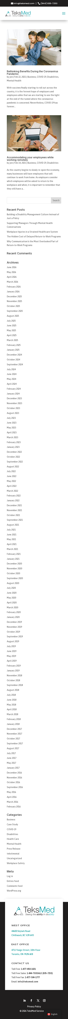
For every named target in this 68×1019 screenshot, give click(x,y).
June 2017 (11, 758)
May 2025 (11, 330)
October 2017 (13, 738)
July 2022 (11, 471)
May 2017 (11, 763)
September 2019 (15, 636)
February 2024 (14, 389)
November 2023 (14, 403)
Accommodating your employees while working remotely (30, 158)
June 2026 (11, 267)
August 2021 (13, 525)
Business (32, 77)
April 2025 (11, 335)
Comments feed (14, 886)
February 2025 (14, 345)
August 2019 (13, 641)
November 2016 (14, 777)
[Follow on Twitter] (38, 1000)
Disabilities (52, 77)
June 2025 (11, 325)
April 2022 (11, 486)
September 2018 (15, 685)
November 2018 (14, 675)
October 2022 (13, 457)
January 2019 (13, 670)
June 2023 (11, 422)
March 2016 (12, 802)
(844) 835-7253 (48, 3)
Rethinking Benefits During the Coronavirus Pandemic (32, 72)
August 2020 (13, 583)
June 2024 (11, 374)
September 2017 (15, 743)
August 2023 (13, 413)
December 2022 (14, 452)
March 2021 (12, 549)
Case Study (12, 824)
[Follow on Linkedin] (24, 1000)
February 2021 (14, 554)
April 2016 (11, 797)
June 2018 (11, 700)
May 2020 (11, 597)
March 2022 (12, 491)
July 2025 (11, 321)
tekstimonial (13, 853)
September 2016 (15, 787)
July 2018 (11, 695)
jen (11, 77)
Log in (10, 876)
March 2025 (12, 340)
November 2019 (14, 627)
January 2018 (13, 724)
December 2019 (14, 622)
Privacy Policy (34, 1006)
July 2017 (11, 753)
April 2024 (11, 384)
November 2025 (14, 301)
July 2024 (11, 369)
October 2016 (13, 782)
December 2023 (14, 398)
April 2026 (11, 277)
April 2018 (11, 709)
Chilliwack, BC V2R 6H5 (22, 935)
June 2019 (11, 651)
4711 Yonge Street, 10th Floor (25, 950)
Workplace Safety (16, 863)
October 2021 (13, 515)
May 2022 (11, 481)
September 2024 (15, 364)
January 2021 (13, 559)
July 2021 (11, 529)
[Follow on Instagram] (44, 1000)
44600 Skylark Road (20, 931)
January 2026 (13, 291)
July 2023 (11, 418)
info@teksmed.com (24, 3)
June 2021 (11, 534)
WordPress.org (14, 890)
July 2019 (11, 646)
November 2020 (14, 568)
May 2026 (11, 272)
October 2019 (13, 632)
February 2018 (14, 719)
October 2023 (13, 408)
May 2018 (11, 704)
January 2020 (13, 617)
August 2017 (13, 748)
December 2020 (14, 563)
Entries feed (13, 881)
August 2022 (13, 466)
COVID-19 (41, 77)
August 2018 (13, 690)
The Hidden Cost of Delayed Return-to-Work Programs (34, 236)
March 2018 (12, 714)
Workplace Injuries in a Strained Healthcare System (32, 232)
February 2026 (14, 286)
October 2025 (13, 306)
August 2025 (13, 316)
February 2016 (14, 806)
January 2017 (13, 768)
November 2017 (14, 733)
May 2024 (11, 379)
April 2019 (11, 661)
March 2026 (12, 282)
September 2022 (15, 461)
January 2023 (13, 447)
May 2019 (11, 656)
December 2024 (14, 354)
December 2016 (14, 772)
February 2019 (14, 665)
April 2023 (11, 432)
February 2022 (14, 495)
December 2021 (14, 505)
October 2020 (13, 573)
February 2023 (14, 442)
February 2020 (14, 612)
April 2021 (11, 544)
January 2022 (13, 500)
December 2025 (14, 296)
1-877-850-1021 (28, 969)
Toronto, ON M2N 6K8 (22, 954)
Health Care (13, 839)
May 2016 (11, 792)
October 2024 (13, 359)
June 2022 (11, 476)
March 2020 (12, 607)
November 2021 (14, 510)
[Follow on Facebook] (31, 1000)
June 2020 (11, 593)
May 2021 (11, 539)
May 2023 (11, 427)
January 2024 (13, 393)
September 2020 (15, 578)
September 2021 (15, 520)
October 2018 (13, 680)
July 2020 (11, 588)
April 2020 (11, 602)
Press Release (13, 848)
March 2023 (12, 437)
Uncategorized (14, 858)
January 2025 (13, 350)
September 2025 (15, 311)
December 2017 (14, 729)
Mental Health (14, 80)
